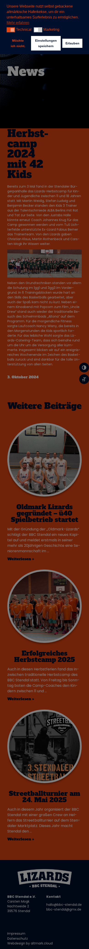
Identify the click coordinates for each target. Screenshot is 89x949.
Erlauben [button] (72, 43)
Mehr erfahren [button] (18, 23)
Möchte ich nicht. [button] (18, 43)
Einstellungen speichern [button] (46, 43)
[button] (11, 29)
